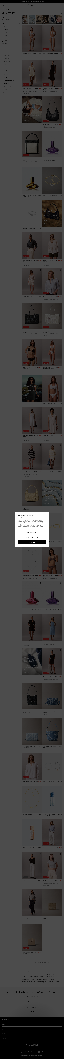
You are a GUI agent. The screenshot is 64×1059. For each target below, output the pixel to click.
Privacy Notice (33, 528)
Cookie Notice (23, 528)
